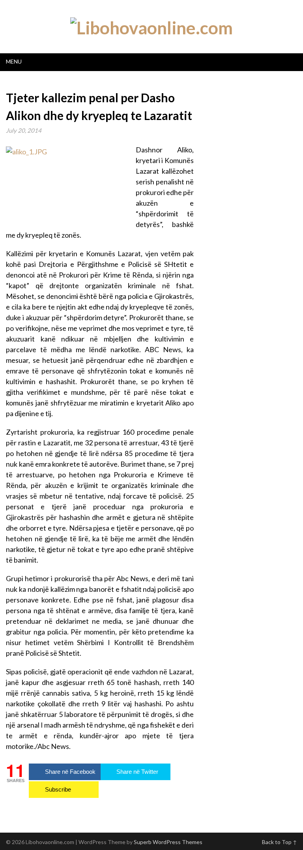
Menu (14, 61)
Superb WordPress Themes (168, 842)
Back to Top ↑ (279, 842)
